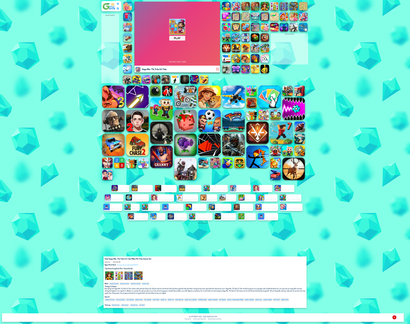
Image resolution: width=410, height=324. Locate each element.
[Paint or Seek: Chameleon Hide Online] (127, 52)
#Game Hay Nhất (124, 284)
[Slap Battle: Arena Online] (127, 73)
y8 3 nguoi (130, 300)
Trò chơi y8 (179, 300)
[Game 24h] (118, 4)
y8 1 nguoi (222, 300)
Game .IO (163, 300)
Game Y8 (171, 300)
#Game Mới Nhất (114, 284)
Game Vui (105, 2)
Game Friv (284, 300)
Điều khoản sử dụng (214, 319)
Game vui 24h (110, 300)
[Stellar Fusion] (138, 279)
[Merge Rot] (127, 31)
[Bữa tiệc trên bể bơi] (127, 10)
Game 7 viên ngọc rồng (235, 300)
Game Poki (138, 300)
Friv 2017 (276, 300)
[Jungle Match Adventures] (109, 279)
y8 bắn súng (202, 300)
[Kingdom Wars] (127, 62)
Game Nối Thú (134, 305)
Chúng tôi (188, 319)
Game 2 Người (212, 300)
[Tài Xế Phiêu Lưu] (127, 41)
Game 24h (258, 300)
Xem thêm (142, 305)
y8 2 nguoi (147, 300)
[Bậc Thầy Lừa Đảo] (127, 20)
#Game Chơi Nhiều (136, 284)
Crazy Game (267, 300)
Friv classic (120, 300)
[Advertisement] (110, 49)
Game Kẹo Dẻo (115, 305)
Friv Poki (156, 300)
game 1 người (249, 300)
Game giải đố (116, 262)
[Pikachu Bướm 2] (128, 279)
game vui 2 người (191, 300)
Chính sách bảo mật (199, 319)
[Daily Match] (119, 279)
